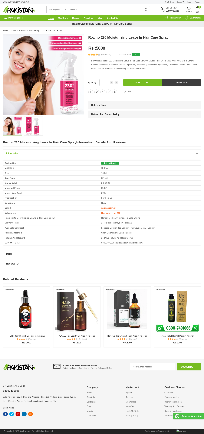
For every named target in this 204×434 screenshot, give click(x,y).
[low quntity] (111, 82)
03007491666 (172, 11)
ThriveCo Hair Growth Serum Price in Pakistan (110, 336)
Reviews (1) (12, 263)
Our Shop (63, 18)
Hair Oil (116, 213)
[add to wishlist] (124, 92)
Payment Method (171, 397)
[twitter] (96, 92)
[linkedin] (114, 92)
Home (51, 18)
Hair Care (105, 213)
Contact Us (180, 2)
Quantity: (92, 82)
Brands (75, 18)
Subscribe (187, 367)
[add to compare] (129, 92)
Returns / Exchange (173, 411)
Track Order (169, 2)
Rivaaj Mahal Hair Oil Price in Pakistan (160, 336)
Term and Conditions (173, 415)
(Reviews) (15, 339)
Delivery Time (98, 105)
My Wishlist (131, 402)
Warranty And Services (174, 406)
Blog (100, 18)
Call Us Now (171, 8)
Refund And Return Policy (105, 114)
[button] (24, 17)
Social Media (8, 408)
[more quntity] (116, 82)
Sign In (129, 392)
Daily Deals (195, 18)
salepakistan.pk (108, 208)
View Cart (130, 406)
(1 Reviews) (106, 54)
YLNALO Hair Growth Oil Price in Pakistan (59, 336)
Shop (13, 30)
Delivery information (173, 402)
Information (12, 153)
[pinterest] (102, 92)
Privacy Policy (132, 415)
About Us (88, 18)
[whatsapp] (108, 92)
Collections (91, 415)
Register (198, 2)
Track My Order (132, 411)
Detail (9, 254)
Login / (189, 2)
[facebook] (90, 92)
